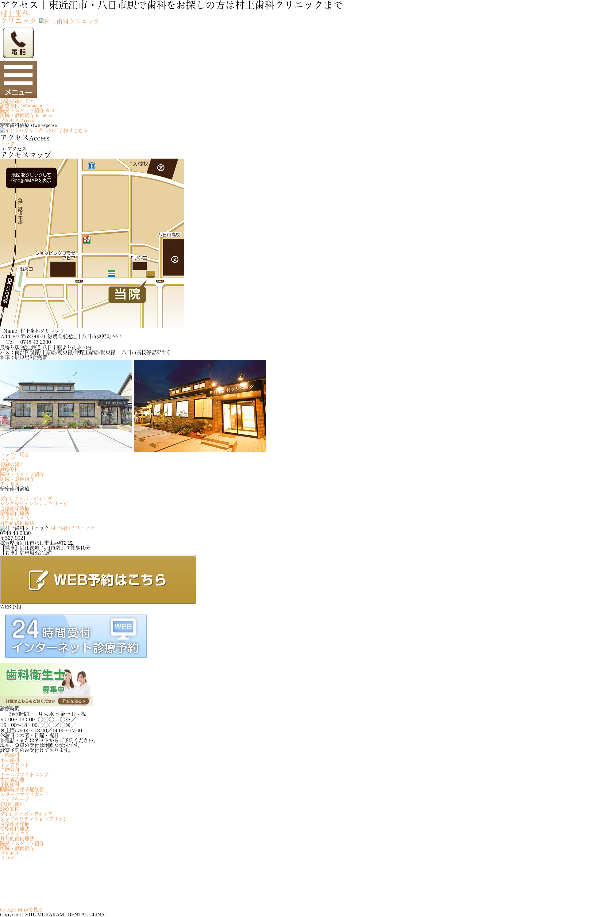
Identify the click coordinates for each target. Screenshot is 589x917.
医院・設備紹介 (17, 479)
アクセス (9, 484)
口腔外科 (10, 769)
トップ (7, 143)
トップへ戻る (14, 454)
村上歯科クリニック (73, 528)
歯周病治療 (12, 779)
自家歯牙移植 (14, 508)
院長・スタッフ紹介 (22, 474)
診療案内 (10, 469)
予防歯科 (10, 784)
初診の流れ (12, 464)
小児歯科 (10, 760)
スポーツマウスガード (24, 794)
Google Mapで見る (21, 909)
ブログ (7, 858)
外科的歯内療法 (17, 523)
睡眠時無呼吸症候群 (22, 789)
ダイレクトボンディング (26, 498)
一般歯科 (10, 755)
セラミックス (14, 518)
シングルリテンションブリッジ (34, 503)
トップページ (14, 799)
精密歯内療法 (14, 513)
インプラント (14, 764)
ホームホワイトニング (24, 774)
